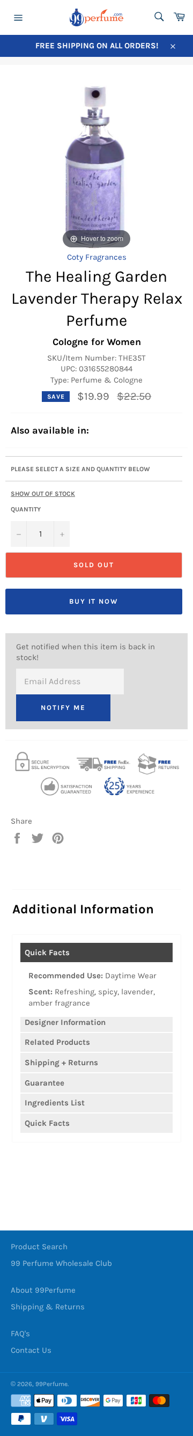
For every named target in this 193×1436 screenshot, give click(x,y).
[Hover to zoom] (96, 166)
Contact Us (31, 1350)
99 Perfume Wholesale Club (61, 1263)
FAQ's (20, 1333)
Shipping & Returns (48, 1307)
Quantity (26, 509)
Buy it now (94, 601)
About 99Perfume (43, 1290)
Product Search (39, 1246)
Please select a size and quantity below (80, 469)
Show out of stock (43, 493)
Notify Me (63, 708)
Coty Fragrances (97, 257)
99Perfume (51, 1384)
